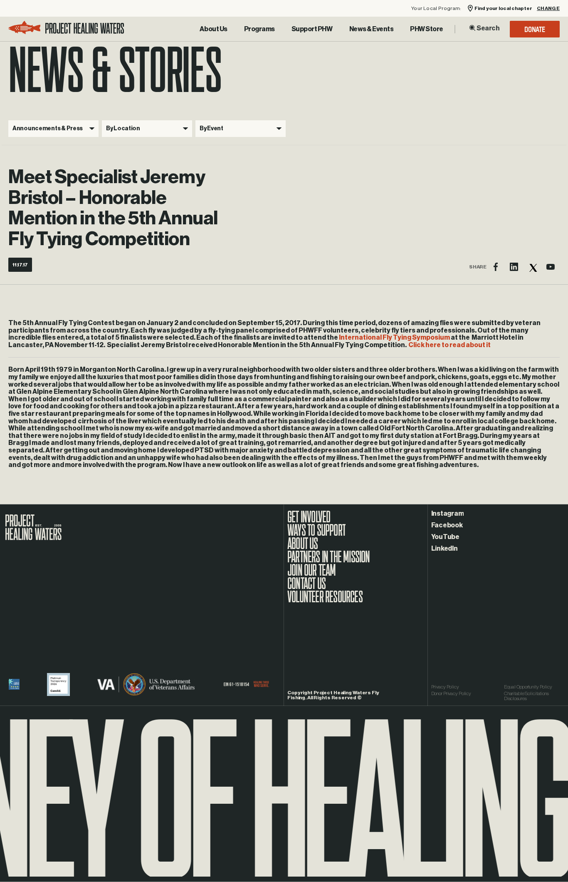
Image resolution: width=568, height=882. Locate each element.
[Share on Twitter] (532, 267)
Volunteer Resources (325, 601)
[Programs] (259, 29)
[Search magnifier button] (472, 28)
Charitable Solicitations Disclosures (526, 696)
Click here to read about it (449, 345)
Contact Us (306, 587)
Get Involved (308, 521)
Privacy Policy (445, 686)
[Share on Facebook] (496, 267)
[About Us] (213, 29)
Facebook (447, 525)
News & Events (371, 29)
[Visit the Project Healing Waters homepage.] (66, 29)
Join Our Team (311, 574)
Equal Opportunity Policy (528, 686)
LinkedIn (444, 548)
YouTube (445, 537)
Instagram (447, 513)
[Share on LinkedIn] (514, 267)
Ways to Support (316, 534)
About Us (213, 29)
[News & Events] (371, 29)
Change (548, 8)
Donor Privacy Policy (451, 693)
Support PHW (312, 29)
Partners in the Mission (328, 561)
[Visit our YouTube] (550, 267)
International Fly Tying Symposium (394, 337)
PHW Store (426, 29)
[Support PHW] (312, 29)
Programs (259, 29)
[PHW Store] (426, 29)
